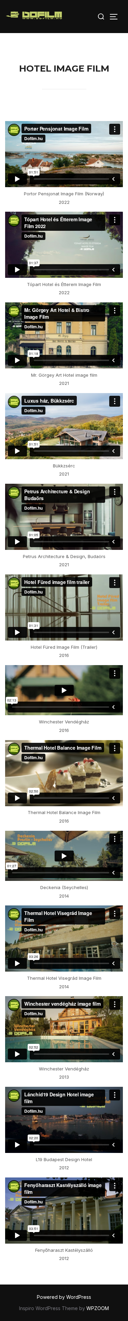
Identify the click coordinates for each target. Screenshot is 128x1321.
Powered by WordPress (64, 1297)
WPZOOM (97, 1308)
